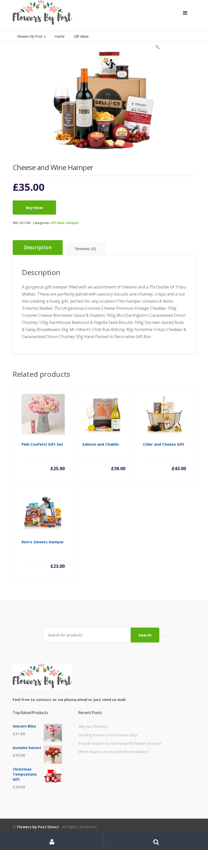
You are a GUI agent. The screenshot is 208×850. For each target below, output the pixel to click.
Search (144, 634)
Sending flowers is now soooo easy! (107, 735)
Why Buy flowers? (93, 726)
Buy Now (34, 207)
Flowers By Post (30, 36)
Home (59, 36)
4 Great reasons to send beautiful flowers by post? (119, 743)
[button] (157, 48)
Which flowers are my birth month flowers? (113, 751)
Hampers (72, 223)
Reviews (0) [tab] (85, 248)
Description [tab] (37, 247)
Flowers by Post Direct (38, 826)
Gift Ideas (57, 223)
